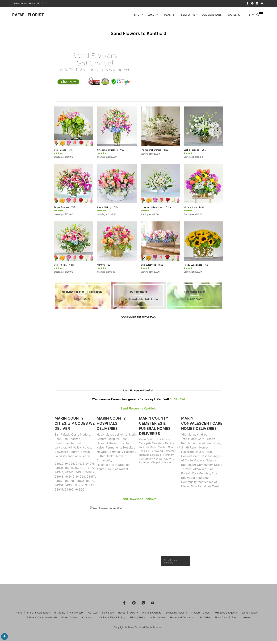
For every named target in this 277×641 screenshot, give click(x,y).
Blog (234, 617)
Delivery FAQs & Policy (112, 617)
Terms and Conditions (182, 617)
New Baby (108, 612)
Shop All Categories (38, 612)
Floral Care (221, 617)
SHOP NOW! (177, 399)
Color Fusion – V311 (64, 264)
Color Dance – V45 (63, 149)
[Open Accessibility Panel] (4, 636)
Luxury (134, 612)
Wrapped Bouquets (226, 612)
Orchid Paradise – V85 (195, 149)
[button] (251, 14)
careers (246, 617)
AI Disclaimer (157, 617)
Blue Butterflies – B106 (152, 264)
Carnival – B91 (104, 264)
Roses (121, 612)
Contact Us (88, 617)
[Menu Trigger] (261, 13)
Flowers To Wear (200, 612)
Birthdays (59, 612)
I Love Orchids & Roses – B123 (156, 207)
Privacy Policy (138, 617)
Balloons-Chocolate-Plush (42, 617)
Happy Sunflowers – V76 (196, 264)
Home (19, 612)
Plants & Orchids (151, 612)
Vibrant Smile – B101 (194, 207)
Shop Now (68, 81)
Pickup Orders (69, 617)
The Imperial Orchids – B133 (154, 149)
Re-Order (204, 617)
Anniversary (77, 612)
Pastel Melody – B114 (107, 207)
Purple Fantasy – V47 (64, 207)
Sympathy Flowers (176, 612)
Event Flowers (249, 612)
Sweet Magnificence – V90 (110, 149)
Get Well (93, 612)
